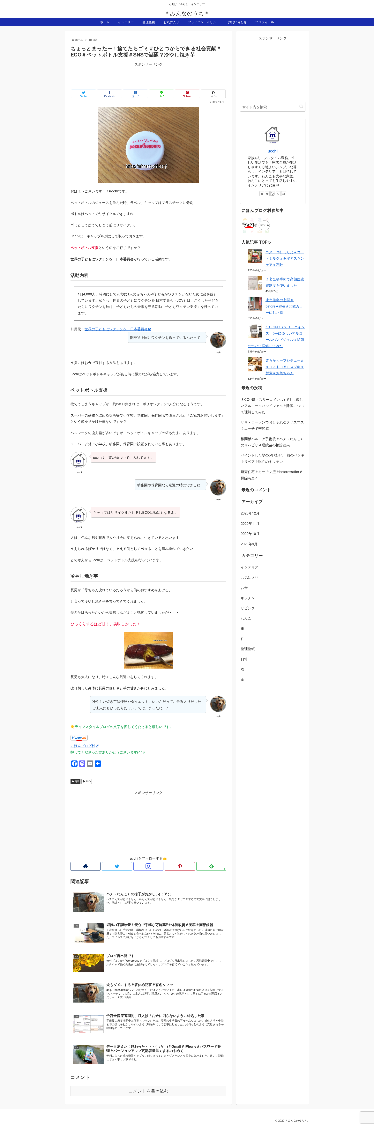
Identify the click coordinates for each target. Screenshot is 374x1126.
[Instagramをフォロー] (148, 866)
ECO (88, 781)
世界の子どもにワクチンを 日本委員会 (116, 328)
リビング (248, 607)
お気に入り (249, 577)
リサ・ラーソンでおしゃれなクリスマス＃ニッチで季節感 (272, 425)
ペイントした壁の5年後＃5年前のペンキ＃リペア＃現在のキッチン (272, 458)
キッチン (248, 597)
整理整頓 (248, 648)
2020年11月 (250, 523)
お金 (244, 587)
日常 (76, 781)
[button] (301, 106)
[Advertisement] (148, 76)
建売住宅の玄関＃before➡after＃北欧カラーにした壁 (284, 306)
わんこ (246, 617)
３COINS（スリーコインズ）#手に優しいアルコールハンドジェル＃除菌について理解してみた (272, 405)
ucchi (273, 151)
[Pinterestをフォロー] (180, 866)
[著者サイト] (86, 866)
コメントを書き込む (148, 1091)
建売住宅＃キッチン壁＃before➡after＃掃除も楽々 (272, 474)
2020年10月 (250, 533)
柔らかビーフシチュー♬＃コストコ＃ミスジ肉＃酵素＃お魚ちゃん (285, 366)
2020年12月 (250, 512)
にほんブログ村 (83, 745)
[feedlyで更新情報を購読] (283, 193)
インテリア (249, 566)
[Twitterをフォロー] (117, 866)
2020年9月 (249, 543)
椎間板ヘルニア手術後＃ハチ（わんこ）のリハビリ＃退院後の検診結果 (272, 441)
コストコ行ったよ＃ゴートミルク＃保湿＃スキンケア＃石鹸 (285, 258)
